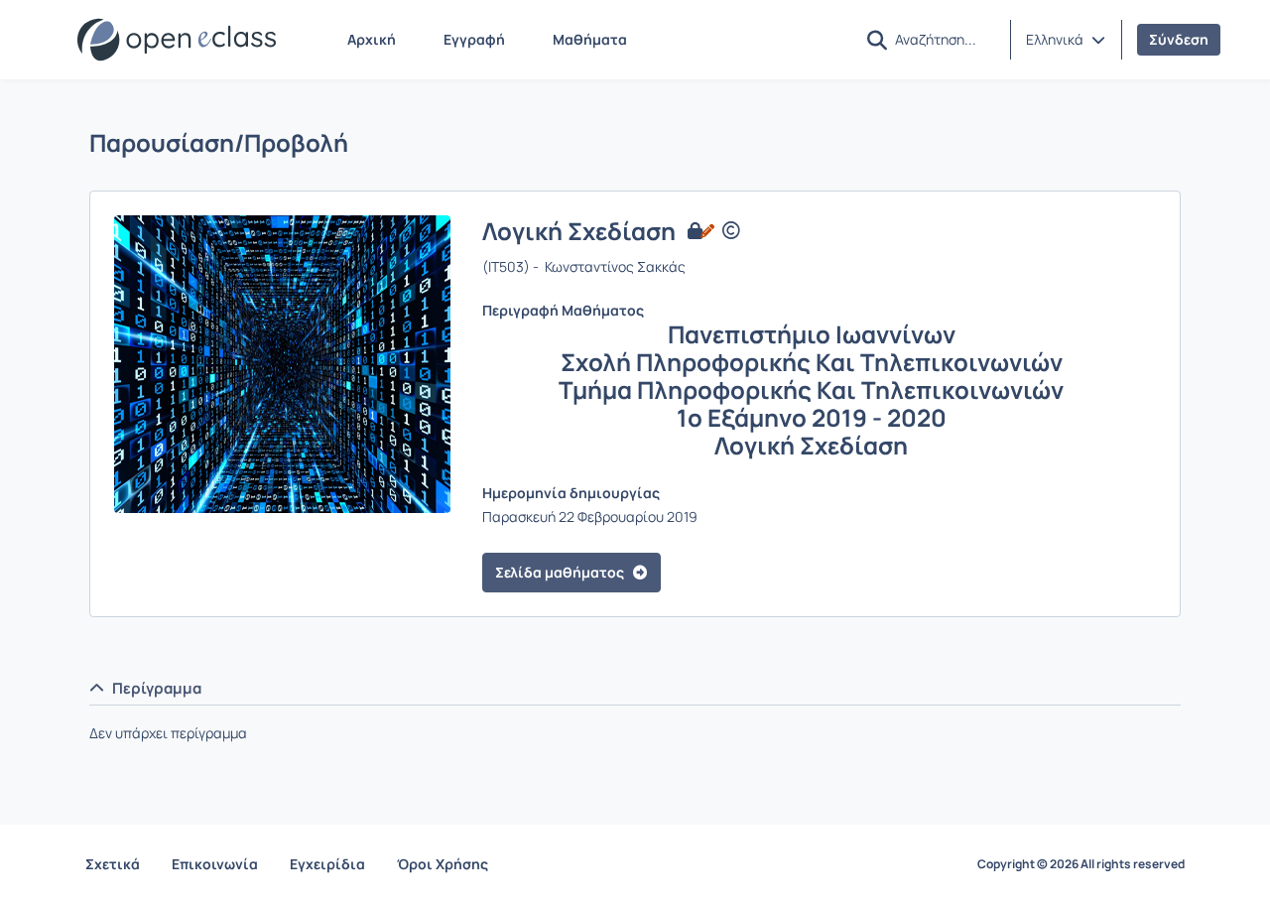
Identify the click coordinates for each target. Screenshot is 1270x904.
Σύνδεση (1178, 39)
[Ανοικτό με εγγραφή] (699, 231)
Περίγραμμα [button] (156, 688)
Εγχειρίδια (327, 863)
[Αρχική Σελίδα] (176, 39)
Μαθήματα (590, 39)
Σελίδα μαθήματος (559, 572)
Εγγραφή (474, 39)
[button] (1065, 40)
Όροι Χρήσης (442, 863)
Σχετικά (112, 863)
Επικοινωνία (215, 863)
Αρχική (371, 39)
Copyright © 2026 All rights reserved (1081, 864)
